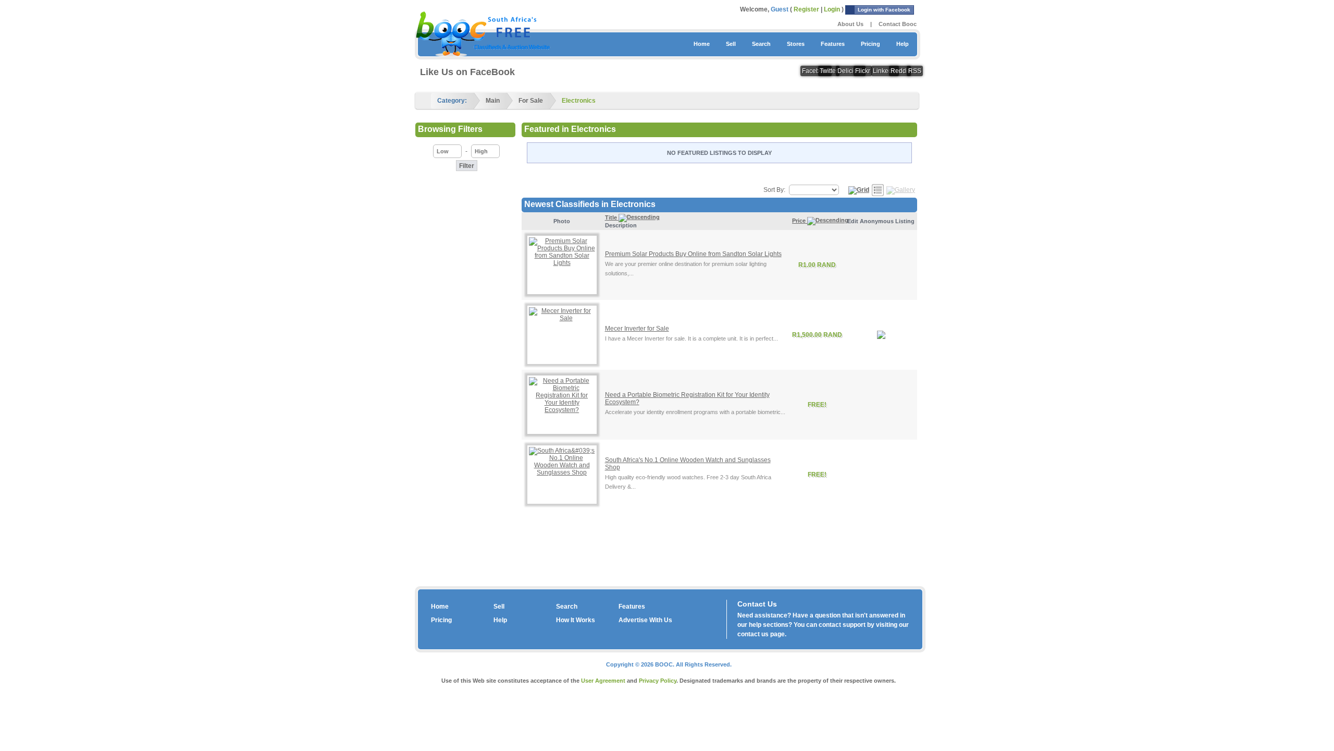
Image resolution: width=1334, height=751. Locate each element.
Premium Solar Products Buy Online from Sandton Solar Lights (693, 254)
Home (702, 44)
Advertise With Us (645, 620)
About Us (850, 24)
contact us (753, 634)
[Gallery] (900, 189)
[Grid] (858, 189)
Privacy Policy (657, 680)
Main (493, 100)
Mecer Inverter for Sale (637, 328)
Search (761, 44)
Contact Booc (898, 24)
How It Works (575, 620)
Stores (796, 44)
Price (799, 220)
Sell (731, 44)
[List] (878, 189)
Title (612, 217)
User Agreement (603, 680)
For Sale (530, 100)
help (755, 624)
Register (806, 9)
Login (832, 9)
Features (833, 44)
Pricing (870, 44)
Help (902, 44)
